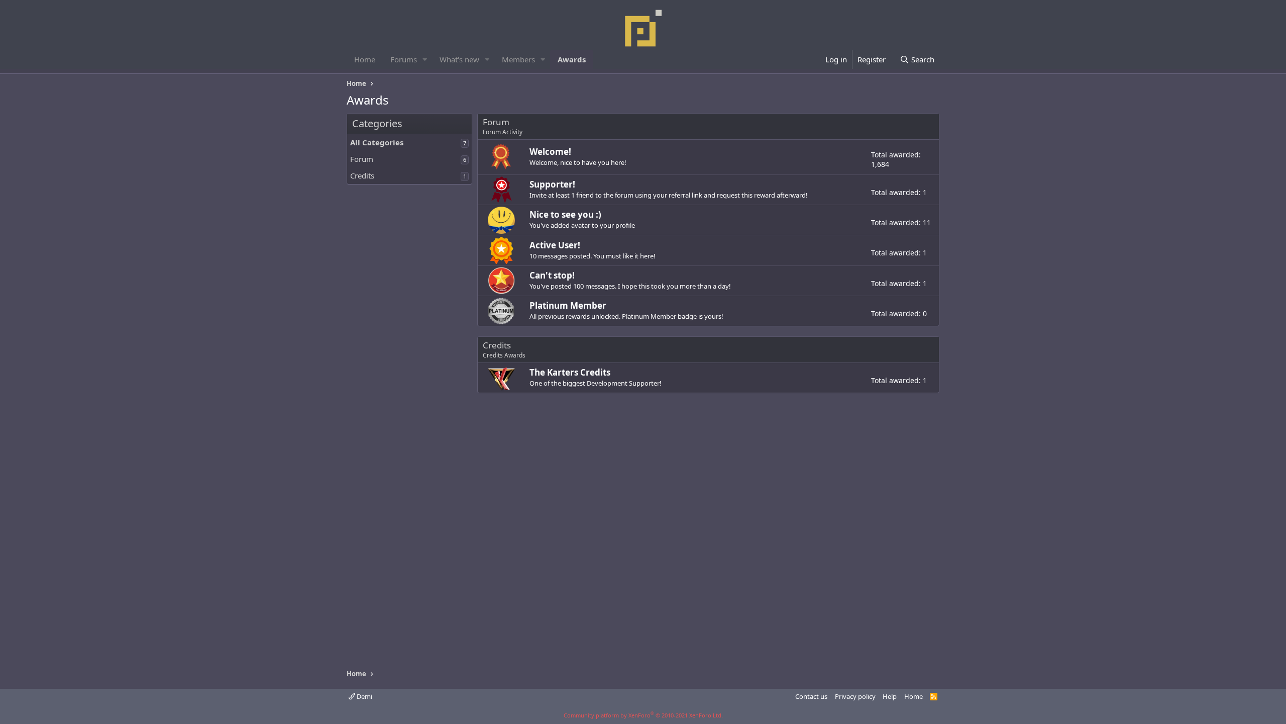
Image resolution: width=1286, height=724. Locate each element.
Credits (362, 175)
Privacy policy (855, 696)
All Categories (376, 142)
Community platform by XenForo (643, 715)
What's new (459, 59)
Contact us (811, 696)
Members (518, 59)
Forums (403, 59)
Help (890, 696)
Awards (572, 59)
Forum (361, 159)
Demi (363, 696)
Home (364, 59)
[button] (425, 59)
